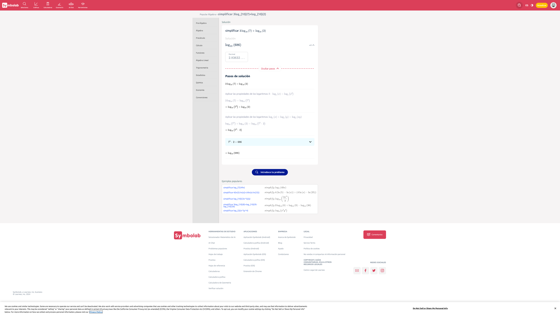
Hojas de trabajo (216, 254)
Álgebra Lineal (202, 60)
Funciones (200, 53)
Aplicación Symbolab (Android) (257, 237)
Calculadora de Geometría (220, 283)
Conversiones (202, 97)
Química (199, 83)
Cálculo (199, 45)
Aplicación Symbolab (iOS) (255, 254)
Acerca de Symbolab (287, 237)
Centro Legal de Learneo (314, 270)
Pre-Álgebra (201, 23)
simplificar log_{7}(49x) (234, 188)
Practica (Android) (251, 248)
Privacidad (308, 237)
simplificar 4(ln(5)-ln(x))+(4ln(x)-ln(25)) (241, 192)
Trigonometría (202, 68)
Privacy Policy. (96, 312)
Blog (280, 243)
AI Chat (212, 243)
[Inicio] (187, 235)
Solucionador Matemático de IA (222, 237)
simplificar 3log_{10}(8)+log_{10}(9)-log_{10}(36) (240, 205)
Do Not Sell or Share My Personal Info (430, 308)
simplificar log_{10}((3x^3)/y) (236, 199)
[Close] (555, 308)
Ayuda (281, 248)
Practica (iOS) (249, 266)
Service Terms (309, 243)
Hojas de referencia (217, 266)
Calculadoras (214, 271)
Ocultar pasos (268, 68)
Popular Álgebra (208, 14)
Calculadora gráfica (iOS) (254, 260)
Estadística (200, 75)
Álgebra (199, 30)
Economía (200, 90)
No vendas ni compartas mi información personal (324, 254)
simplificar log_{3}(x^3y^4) (235, 211)
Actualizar (541, 5)
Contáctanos (283, 254)
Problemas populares (218, 248)
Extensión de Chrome (253, 271)
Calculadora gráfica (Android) (256, 243)
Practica (212, 260)
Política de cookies (312, 248)
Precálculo (200, 38)
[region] (280, 308)
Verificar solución (216, 288)
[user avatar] (553, 5)
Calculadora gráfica (217, 277)
